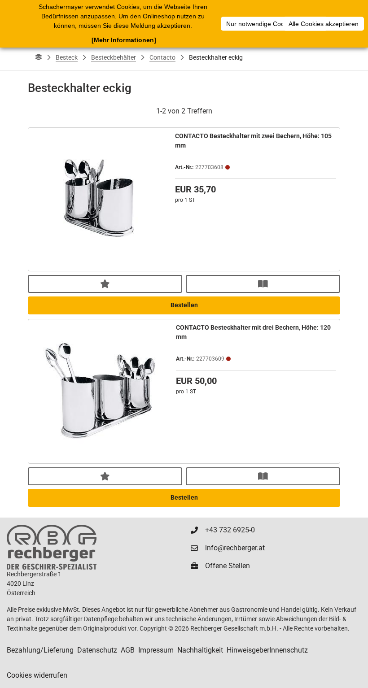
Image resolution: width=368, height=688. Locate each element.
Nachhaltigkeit (200, 650)
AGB (128, 650)
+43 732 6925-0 (230, 530)
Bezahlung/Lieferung (40, 650)
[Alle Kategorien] (38, 57)
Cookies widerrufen (37, 675)
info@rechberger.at (235, 548)
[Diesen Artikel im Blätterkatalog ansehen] (263, 284)
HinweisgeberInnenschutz (267, 650)
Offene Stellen (227, 566)
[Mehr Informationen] (124, 40)
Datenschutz (97, 650)
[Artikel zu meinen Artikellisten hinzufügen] (105, 284)
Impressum (156, 650)
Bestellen (184, 305)
